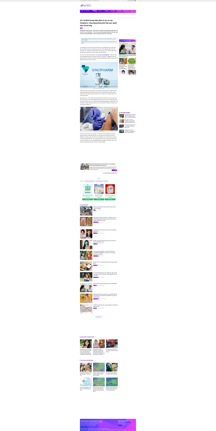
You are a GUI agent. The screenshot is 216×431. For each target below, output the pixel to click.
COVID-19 (84, 49)
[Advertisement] (113, 5)
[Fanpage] (128, 0)
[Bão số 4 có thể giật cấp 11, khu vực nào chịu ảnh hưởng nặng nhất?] (86, 382)
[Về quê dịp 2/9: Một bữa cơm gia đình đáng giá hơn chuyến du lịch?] (86, 367)
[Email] (135, 0)
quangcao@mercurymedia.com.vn (126, 423)
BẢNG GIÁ (120, 425)
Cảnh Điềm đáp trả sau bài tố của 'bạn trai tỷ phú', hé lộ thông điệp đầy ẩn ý (104, 230)
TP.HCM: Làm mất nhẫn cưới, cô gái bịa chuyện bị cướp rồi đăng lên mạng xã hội (105, 305)
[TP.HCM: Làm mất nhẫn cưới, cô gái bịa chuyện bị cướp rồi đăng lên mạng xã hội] (86, 309)
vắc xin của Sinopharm (103, 54)
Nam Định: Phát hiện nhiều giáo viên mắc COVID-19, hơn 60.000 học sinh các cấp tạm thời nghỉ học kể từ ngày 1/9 (102, 165)
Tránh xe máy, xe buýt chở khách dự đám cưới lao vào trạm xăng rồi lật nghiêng (104, 207)
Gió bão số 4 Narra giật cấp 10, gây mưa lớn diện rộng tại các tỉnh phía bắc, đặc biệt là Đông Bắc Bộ (98, 389)
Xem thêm (115, 170)
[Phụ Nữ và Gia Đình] (86, 5)
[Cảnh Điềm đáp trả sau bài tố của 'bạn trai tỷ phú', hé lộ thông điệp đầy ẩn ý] (86, 234)
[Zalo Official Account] (130, 0)
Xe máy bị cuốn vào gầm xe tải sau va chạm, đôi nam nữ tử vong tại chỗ (112, 350)
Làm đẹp (106, 10)
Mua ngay (88, 199)
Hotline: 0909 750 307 (95, 0)
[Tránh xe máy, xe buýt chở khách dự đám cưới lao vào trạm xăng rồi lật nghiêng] (86, 211)
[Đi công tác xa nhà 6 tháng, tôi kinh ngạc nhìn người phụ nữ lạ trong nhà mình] (132, 73)
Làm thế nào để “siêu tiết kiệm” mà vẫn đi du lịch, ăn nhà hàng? (111, 373)
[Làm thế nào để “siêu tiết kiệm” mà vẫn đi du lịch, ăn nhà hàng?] (112, 367)
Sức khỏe (113, 10)
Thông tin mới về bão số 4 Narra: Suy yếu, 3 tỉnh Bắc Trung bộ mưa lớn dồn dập (99, 374)
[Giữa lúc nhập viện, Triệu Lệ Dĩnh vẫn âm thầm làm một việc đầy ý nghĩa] (123, 73)
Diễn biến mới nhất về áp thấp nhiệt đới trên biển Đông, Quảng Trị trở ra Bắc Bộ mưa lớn (111, 389)
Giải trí (99, 10)
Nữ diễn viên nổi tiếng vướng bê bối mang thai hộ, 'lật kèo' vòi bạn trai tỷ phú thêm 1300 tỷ (104, 241)
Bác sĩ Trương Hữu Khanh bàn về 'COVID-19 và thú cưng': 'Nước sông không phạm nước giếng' (99, 42)
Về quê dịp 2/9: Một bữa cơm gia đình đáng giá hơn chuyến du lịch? (85, 374)
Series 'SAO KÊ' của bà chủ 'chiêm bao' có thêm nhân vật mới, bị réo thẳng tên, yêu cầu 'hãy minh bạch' (99, 39)
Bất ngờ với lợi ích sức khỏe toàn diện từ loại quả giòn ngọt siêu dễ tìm (105, 263)
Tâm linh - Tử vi (96, 222)
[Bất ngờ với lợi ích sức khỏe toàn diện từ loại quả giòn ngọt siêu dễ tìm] (86, 266)
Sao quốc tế (95, 243)
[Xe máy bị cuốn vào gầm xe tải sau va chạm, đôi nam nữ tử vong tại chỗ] (112, 343)
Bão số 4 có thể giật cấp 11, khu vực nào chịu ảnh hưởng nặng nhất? (85, 389)
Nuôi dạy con (125, 10)
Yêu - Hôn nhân (87, 10)
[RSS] (133, 0)
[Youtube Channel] (132, 0)
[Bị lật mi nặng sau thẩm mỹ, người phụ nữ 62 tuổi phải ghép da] (86, 287)
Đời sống (93, 10)
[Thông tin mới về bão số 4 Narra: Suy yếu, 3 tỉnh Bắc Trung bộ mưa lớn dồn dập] (99, 367)
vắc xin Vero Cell (103, 90)
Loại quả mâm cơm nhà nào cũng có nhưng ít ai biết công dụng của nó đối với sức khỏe (131, 68)
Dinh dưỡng (119, 10)
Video (132, 10)
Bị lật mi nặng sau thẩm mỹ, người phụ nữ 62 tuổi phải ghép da (105, 283)
